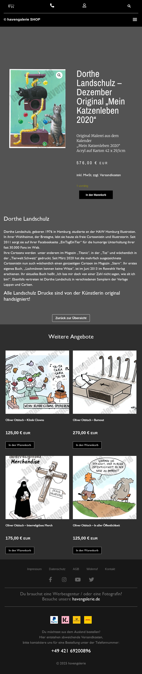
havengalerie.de (86, 599)
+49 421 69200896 (71, 651)
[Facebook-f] (50, 579)
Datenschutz (57, 569)
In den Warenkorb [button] (20, 445)
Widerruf (92, 569)
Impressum (34, 569)
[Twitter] (91, 579)
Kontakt (110, 569)
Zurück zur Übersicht (71, 318)
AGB (76, 569)
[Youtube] (77, 579)
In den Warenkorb (96, 195)
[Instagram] (64, 579)
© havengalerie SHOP (22, 19)
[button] (134, 19)
